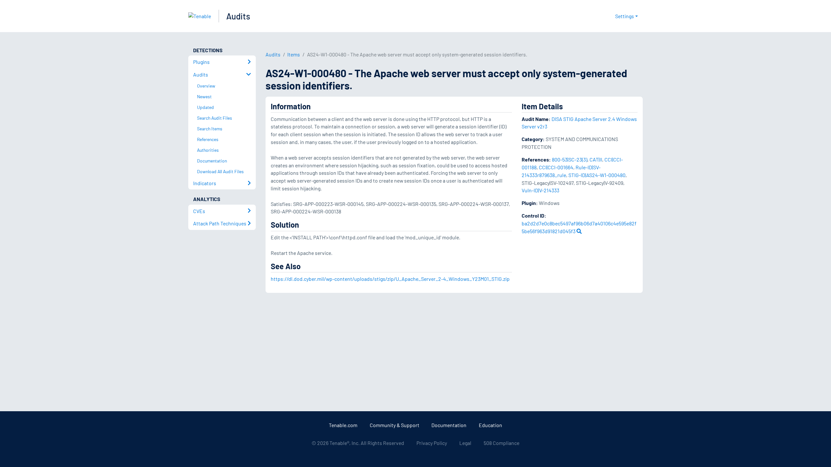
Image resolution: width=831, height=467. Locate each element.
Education (490, 425)
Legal (465, 443)
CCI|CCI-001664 (556, 167)
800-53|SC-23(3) (569, 159)
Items (293, 54)
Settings (624, 16)
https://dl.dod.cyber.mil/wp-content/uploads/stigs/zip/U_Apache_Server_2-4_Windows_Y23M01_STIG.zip (390, 279)
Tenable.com (343, 425)
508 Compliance (501, 443)
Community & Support (394, 425)
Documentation (448, 425)
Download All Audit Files (220, 171)
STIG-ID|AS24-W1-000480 (597, 175)
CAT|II (595, 159)
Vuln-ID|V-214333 (540, 190)
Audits (238, 16)
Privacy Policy (431, 443)
